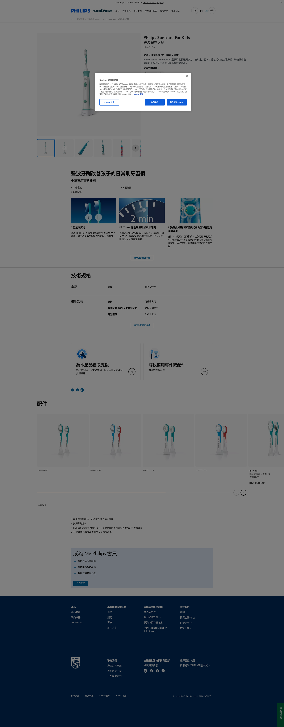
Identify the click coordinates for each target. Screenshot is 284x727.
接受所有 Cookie (176, 102)
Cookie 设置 (109, 102)
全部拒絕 (154, 102)
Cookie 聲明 (138, 94)
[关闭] (187, 76)
